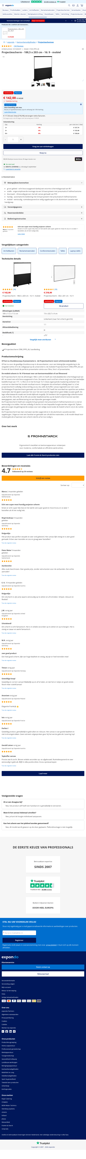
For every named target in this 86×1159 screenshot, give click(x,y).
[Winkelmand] (82, 5)
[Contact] (73, 5)
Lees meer (21, 234)
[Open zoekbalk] (69, 5)
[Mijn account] (78, 5)
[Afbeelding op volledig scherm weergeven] (83, 80)
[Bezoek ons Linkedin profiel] (10, 1032)
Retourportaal (43, 974)
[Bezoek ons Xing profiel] (14, 1032)
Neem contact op (43, 967)
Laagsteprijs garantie (13, 169)
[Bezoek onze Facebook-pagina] (6, 1032)
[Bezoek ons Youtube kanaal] (3, 1032)
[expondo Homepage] (4, 42)
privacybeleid (51, 945)
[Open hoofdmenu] (3, 5)
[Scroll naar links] (3, 21)
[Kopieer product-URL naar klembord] (82, 49)
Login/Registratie (10, 112)
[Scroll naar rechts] (83, 21)
